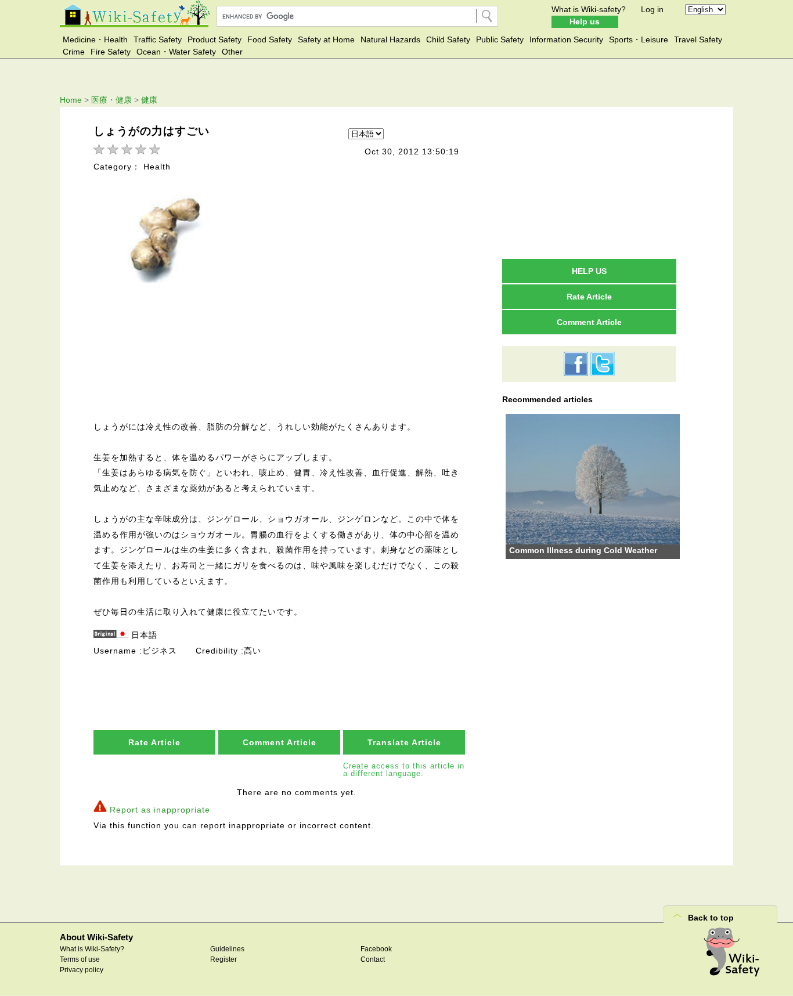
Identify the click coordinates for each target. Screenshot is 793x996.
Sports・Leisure (638, 39)
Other (232, 51)
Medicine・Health (95, 39)
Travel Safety (698, 39)
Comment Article (279, 742)
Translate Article (404, 742)
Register (223, 959)
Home (71, 99)
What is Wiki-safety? (589, 9)
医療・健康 (111, 99)
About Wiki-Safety (96, 937)
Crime (74, 51)
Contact (373, 959)
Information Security (566, 39)
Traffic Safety (158, 39)
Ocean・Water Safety (176, 51)
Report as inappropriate (160, 809)
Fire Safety (111, 51)
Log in (652, 9)
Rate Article (154, 742)
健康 (149, 99)
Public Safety (500, 39)
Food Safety (269, 39)
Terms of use (80, 959)
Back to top (711, 917)
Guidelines (227, 949)
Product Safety (214, 39)
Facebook (376, 949)
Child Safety (448, 39)
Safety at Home (326, 39)
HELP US (589, 271)
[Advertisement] (589, 182)
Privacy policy (81, 970)
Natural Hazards (390, 39)
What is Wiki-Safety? (92, 949)
